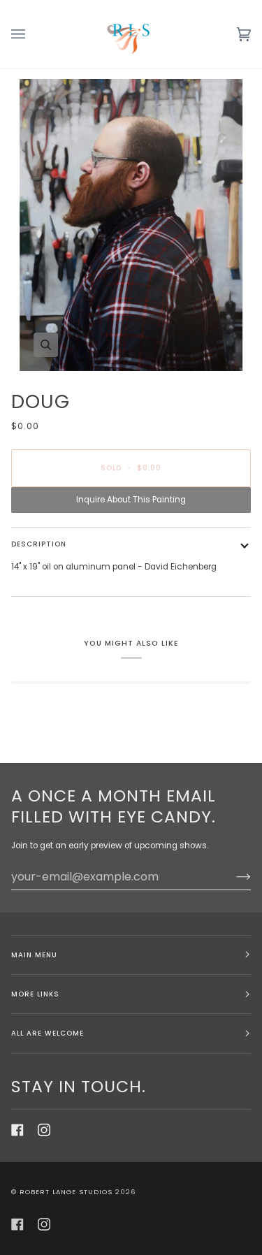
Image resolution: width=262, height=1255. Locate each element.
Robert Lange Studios (66, 1191)
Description (38, 544)
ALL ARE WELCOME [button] (47, 1033)
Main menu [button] (34, 954)
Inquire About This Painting (131, 499)
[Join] (232, 876)
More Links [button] (35, 994)
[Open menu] (32, 34)
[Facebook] (17, 1130)
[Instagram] (44, 1130)
